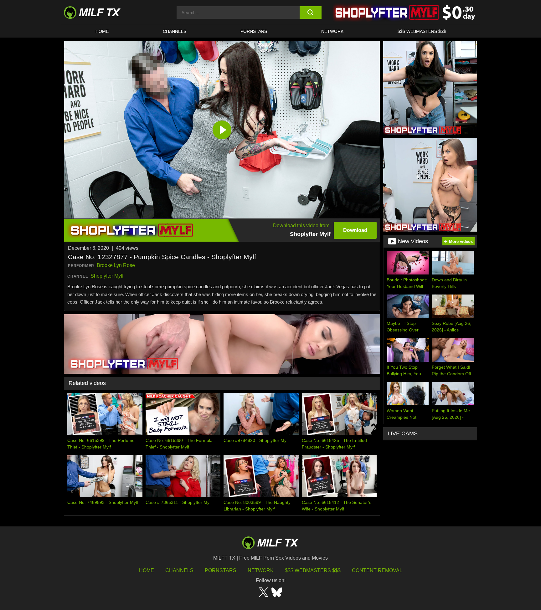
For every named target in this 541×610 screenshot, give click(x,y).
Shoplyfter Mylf (106, 276)
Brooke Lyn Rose (116, 265)
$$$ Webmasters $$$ (313, 570)
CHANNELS (174, 31)
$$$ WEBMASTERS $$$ (422, 31)
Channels (179, 570)
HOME (102, 31)
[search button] (310, 12)
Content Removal (377, 570)
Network (332, 31)
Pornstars (253, 31)
